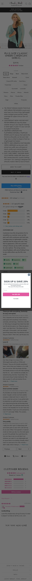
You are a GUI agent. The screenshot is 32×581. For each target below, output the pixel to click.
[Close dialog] (29, 275)
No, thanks (16, 298)
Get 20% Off (16, 294)
